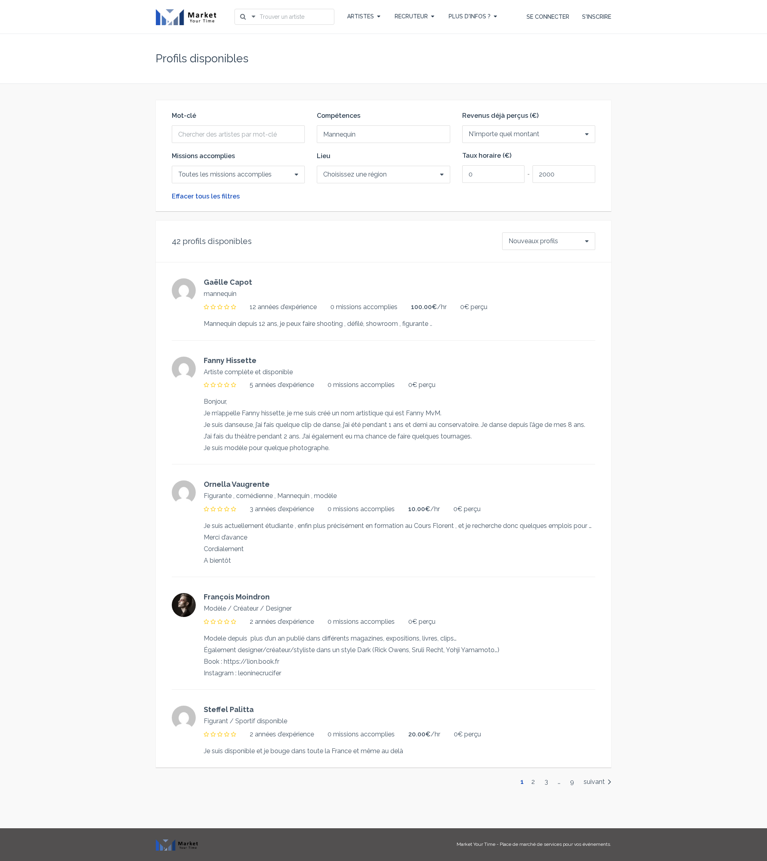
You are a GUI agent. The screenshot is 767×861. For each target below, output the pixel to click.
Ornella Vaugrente (237, 484)
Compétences (338, 116)
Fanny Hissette (230, 360)
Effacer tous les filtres (206, 196)
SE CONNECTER (548, 17)
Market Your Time (476, 844)
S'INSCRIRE (596, 17)
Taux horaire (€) (486, 156)
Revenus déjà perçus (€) (500, 116)
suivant (595, 782)
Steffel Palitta (229, 709)
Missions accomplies (203, 156)
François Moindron (237, 597)
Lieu (323, 156)
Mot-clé (184, 116)
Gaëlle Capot (228, 282)
